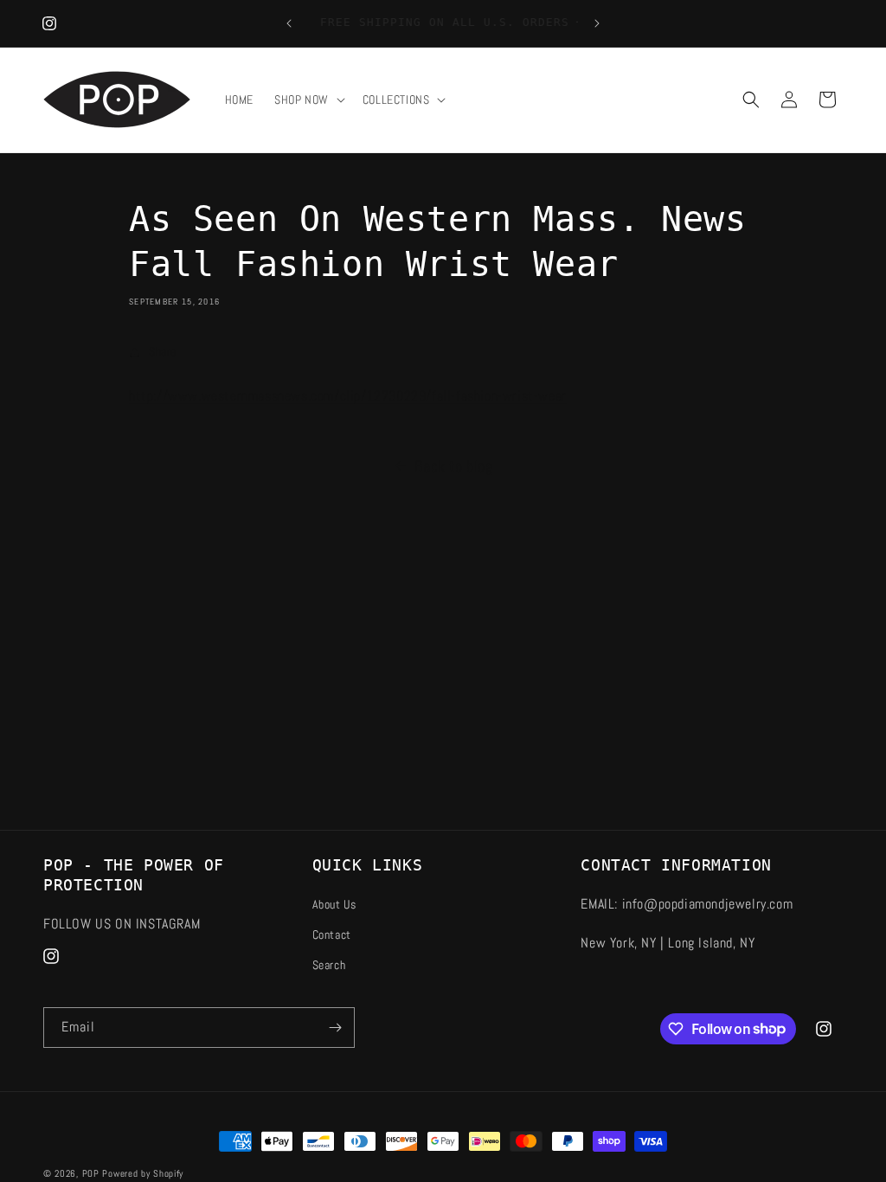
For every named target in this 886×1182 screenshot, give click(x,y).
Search (329, 965)
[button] (308, 99)
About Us (334, 904)
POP (91, 1173)
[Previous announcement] (289, 23)
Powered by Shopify (142, 1173)
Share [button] (163, 351)
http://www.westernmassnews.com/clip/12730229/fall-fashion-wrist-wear (348, 396)
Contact (331, 934)
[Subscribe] (335, 1027)
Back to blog (453, 466)
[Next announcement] (597, 23)
